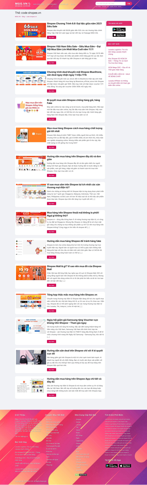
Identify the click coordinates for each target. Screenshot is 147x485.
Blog (73, 4)
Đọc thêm (51, 37)
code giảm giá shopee (124, 419)
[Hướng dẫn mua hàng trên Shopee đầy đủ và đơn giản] (31, 163)
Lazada (111, 6)
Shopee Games (81, 462)
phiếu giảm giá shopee (122, 443)
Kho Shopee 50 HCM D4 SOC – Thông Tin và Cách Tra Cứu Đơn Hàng (118, 61)
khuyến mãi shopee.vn (126, 426)
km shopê (120, 428)
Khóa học (49, 451)
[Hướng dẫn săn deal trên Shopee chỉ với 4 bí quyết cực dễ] (31, 357)
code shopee (121, 421)
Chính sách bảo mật (82, 454)
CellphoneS (80, 441)
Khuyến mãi (63, 4)
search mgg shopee (118, 445)
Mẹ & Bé (49, 438)
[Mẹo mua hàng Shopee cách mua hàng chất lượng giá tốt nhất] (31, 135)
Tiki (108, 6)
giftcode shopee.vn (121, 424)
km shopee (107, 428)
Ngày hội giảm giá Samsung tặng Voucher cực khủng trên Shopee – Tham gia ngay (72, 321)
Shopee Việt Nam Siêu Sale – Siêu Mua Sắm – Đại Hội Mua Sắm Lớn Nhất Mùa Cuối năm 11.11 (74, 48)
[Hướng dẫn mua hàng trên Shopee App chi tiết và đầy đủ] (31, 385)
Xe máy (48, 462)
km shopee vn (114, 428)
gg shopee (113, 424)
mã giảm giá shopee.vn (111, 438)
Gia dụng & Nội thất (52, 433)
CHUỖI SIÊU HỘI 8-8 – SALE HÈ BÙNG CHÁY (27, 465)
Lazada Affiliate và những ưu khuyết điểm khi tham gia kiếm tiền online (119, 83)
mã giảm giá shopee (125, 436)
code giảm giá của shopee (111, 419)
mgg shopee (112, 433)
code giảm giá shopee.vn (111, 421)
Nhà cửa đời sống (52, 430)
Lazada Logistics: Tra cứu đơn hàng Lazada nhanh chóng (118, 52)
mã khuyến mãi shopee (123, 440)
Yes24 (78, 430)
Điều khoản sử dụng (82, 457)
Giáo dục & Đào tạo (52, 454)
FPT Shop (79, 435)
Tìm (129, 4)
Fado (77, 438)
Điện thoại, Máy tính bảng (54, 425)
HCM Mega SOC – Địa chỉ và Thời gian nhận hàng (27, 459)
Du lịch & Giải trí (51, 449)
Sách (48, 457)
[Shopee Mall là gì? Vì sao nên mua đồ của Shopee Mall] (31, 273)
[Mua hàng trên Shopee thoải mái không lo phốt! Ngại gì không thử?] (31, 219)
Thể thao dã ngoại (52, 459)
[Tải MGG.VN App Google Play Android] (119, 29)
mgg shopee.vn (120, 433)
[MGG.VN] (23, 4)
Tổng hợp (49, 465)
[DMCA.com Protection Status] (81, 475)
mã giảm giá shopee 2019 (123, 438)
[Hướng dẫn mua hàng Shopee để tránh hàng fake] (31, 247)
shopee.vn (107, 447)
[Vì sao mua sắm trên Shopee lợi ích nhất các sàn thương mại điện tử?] (31, 191)
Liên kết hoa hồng (82, 465)
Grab (77, 446)
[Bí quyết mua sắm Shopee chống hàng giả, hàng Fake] (31, 107)
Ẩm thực (49, 419)
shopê (120, 455)
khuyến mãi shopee (115, 426)
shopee (125, 445)
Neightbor (79, 470)
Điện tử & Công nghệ (53, 422)
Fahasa (78, 443)
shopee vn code (109, 452)
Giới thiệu (79, 449)
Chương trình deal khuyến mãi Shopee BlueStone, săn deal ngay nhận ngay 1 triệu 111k (74, 73)
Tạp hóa (49, 435)
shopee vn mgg (115, 455)
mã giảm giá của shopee (114, 436)
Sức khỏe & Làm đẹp (53, 443)
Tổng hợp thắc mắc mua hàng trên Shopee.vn (72, 294)
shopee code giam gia (116, 447)
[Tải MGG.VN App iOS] (119, 35)
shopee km (107, 450)
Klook (115, 6)
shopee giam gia (126, 447)
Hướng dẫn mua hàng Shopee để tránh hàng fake (74, 241)
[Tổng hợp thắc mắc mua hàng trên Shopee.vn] (31, 301)
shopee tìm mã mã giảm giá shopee (120, 450)
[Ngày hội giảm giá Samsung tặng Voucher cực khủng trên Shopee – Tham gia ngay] (31, 326)
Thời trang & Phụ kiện (53, 446)
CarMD (78, 467)
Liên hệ (78, 459)
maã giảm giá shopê (116, 431)
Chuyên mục (52, 4)
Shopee (104, 6)
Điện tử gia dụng (51, 427)
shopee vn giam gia (118, 452)
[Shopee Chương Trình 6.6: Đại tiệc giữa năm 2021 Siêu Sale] (31, 30)
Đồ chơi (48, 441)
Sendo (119, 6)
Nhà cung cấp (38, 4)
